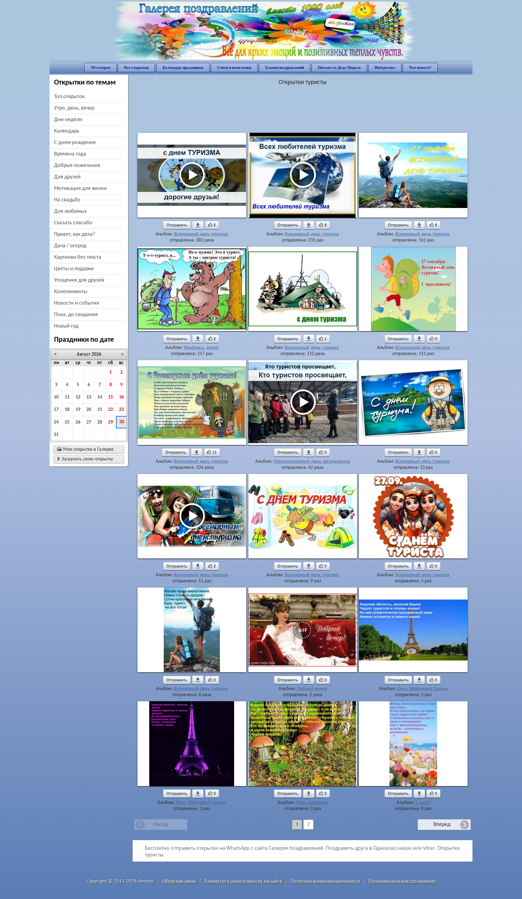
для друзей (67, 177)
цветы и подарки (74, 269)
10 (56, 397)
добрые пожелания (77, 165)
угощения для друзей (79, 280)
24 (56, 422)
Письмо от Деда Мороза (339, 67)
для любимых (70, 211)
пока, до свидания (76, 315)
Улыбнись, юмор (201, 347)
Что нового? (420, 67)
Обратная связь (179, 881)
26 (78, 422)
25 (67, 422)
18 (67, 409)
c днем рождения (75, 143)
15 (110, 397)
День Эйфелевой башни (422, 688)
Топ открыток (69, 97)
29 (110, 422)
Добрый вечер (312, 688)
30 (121, 422)
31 (56, 434)
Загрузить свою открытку (85, 459)
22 (110, 409)
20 (88, 409)
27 (88, 422)
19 (78, 409)
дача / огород (70, 246)
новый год (66, 326)
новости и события (76, 303)
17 (56, 409)
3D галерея (100, 67)
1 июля (422, 802)
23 (121, 409)
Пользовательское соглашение (402, 881)
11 (67, 397)
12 (78, 397)
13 (88, 397)
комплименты (70, 292)
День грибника (311, 802)
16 (121, 397)
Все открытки (136, 67)
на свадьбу (67, 200)
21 (99, 409)
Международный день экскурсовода (312, 461)
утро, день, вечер (74, 108)
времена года (70, 154)
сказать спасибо (73, 223)
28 (99, 422)
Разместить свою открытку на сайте (243, 881)
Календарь (66, 131)
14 (99, 397)
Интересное (385, 67)
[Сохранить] (198, 225)
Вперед (441, 824)
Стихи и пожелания (234, 67)
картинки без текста (77, 257)
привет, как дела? (74, 234)
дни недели (68, 120)
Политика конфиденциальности (325, 881)
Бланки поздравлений (284, 67)
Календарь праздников (183, 67)
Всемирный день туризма (201, 234)
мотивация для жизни (80, 188)
